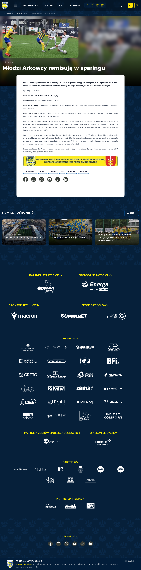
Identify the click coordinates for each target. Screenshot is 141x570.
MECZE (61, 5)
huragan (83, 172)
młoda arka (30, 172)
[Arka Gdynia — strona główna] (5, 5)
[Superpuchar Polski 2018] (102, 5)
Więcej (130, 213)
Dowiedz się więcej (24, 564)
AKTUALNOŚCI (30, 5)
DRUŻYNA (48, 5)
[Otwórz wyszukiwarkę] (120, 5)
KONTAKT (75, 5)
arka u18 (71, 172)
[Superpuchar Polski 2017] (97, 5)
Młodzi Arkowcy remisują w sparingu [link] (45, 13)
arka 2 (43, 172)
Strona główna (7, 13)
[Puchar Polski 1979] (87, 5)
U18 (62, 172)
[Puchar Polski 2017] (92, 5)
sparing (53, 172)
